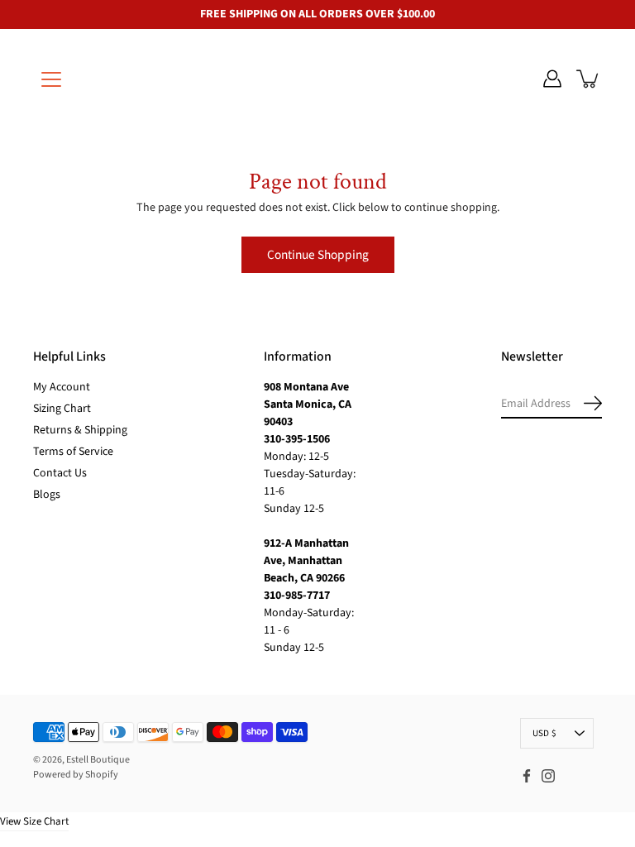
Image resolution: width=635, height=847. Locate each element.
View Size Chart (34, 821)
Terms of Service (73, 451)
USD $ (544, 733)
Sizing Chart (62, 408)
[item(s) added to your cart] (588, 78)
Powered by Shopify (75, 775)
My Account (61, 387)
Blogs (46, 494)
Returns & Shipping (80, 430)
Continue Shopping (318, 255)
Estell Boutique (98, 760)
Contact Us (60, 473)
